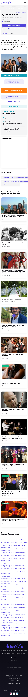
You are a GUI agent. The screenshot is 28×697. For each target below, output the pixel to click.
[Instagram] (11, 694)
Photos (11, 33)
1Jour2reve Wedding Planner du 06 (12, 299)
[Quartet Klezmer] (14, 63)
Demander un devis (14, 81)
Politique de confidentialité (14, 667)
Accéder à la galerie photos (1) (15, 76)
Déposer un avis (14, 106)
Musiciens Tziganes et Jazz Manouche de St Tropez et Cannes (13, 465)
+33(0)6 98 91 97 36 (14, 681)
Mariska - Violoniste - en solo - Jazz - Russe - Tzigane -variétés (13, 520)
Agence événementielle (14, 663)
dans (10, 184)
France (6, 8)
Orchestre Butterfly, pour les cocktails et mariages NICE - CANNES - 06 (13, 216)
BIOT (19, 8)
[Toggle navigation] (25, 2)
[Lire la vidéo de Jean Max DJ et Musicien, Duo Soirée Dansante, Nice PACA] (14, 482)
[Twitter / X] (17, 694)
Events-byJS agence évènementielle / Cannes (13, 243)
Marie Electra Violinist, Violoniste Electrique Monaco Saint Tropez (11, 382)
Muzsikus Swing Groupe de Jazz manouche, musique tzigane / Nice (12, 437)
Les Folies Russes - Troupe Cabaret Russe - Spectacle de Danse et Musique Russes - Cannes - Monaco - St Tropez (13, 272)
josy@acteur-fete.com (14, 683)
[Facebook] (14, 694)
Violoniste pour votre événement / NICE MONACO (13, 410)
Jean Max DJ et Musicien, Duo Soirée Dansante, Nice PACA (12, 492)
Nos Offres (14, 660)
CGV (14, 669)
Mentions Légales (14, 665)
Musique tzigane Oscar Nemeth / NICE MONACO (13, 355)
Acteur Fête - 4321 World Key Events (16, 690)
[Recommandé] (14, 372)
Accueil (2, 6)
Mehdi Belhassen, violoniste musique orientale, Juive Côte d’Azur (13, 326)
